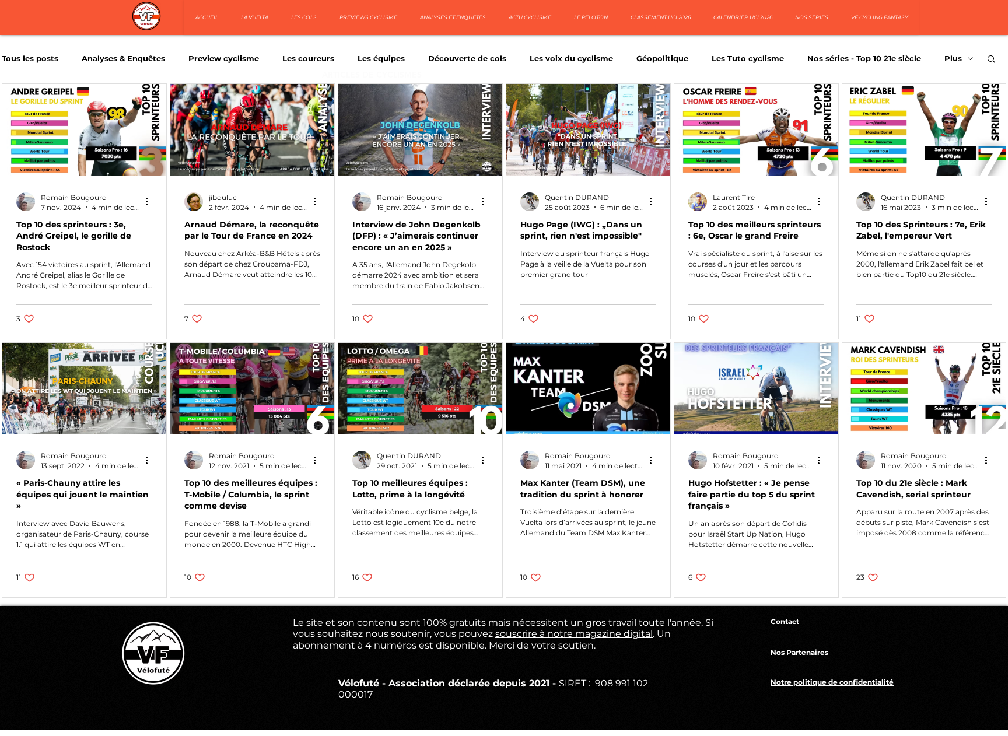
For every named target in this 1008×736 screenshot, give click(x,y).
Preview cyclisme (223, 58)
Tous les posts (30, 58)
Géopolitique (662, 58)
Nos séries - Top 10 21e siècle (864, 58)
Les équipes (381, 58)
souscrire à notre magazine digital (574, 633)
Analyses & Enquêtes (123, 58)
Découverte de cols (467, 58)
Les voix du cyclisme (571, 58)
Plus (953, 58)
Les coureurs (308, 58)
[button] (991, 60)
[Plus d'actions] (151, 202)
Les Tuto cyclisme (748, 58)
